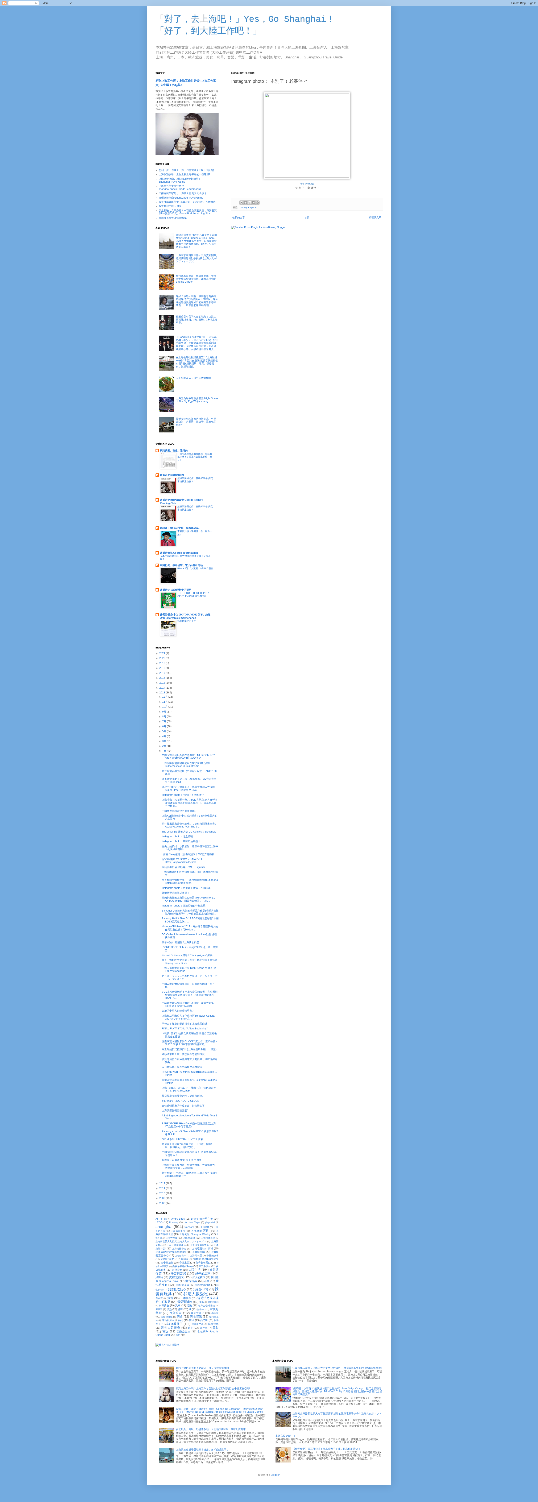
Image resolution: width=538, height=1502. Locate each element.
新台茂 (159, 1298)
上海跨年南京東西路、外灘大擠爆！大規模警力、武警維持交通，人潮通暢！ (189, 1166)
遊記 (191, 1327)
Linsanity (173, 1222)
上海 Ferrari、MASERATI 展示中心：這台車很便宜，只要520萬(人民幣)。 (189, 1089)
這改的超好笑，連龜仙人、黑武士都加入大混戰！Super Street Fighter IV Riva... (189, 788)
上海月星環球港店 (176, 1245)
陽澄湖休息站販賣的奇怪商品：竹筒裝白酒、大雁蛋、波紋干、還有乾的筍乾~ (196, 421)
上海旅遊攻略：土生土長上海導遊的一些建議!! (184, 174)
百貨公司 (175, 1313)
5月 (164, 731)
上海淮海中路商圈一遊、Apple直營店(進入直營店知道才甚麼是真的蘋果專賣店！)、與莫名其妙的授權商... (189, 802)
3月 (164, 741)
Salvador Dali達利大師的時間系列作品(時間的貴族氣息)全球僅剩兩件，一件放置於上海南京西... (190, 912)
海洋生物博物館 (206, 1305)
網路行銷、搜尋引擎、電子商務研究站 (181, 565)
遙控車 (204, 1328)
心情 (207, 1281)
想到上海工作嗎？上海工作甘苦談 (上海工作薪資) (186, 170)
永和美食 (164, 1305)
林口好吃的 (213, 1302)
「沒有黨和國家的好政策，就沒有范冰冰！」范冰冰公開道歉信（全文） (194, 456)
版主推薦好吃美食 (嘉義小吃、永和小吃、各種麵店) (187, 201)
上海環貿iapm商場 (202, 1248)
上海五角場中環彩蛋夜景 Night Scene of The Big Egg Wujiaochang (197, 400)
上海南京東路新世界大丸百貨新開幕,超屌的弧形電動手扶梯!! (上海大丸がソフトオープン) (196, 258)
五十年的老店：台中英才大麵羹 (193, 378)
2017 (162, 673)
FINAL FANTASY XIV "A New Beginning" (184, 1028)
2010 (162, 1193)
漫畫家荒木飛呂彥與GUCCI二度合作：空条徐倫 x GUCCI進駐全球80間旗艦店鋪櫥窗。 (189, 1043)
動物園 (185, 1259)
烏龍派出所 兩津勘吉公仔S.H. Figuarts (183, 867)
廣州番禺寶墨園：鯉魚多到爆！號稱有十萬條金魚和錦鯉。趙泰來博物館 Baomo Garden (196, 278)
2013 (162, 692)
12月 (165, 696)
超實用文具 (197, 1324)
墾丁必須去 (204, 1266)
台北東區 (184, 1262)
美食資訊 (196, 1316)
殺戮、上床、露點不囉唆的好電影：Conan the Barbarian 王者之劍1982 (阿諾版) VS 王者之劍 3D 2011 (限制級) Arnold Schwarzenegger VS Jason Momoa (219, 1410)
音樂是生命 (184, 1331)
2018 (162, 668)
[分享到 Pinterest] (257, 202)
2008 (162, 1203)
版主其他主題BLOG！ (171, 206)
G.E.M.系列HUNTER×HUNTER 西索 (182, 1139)
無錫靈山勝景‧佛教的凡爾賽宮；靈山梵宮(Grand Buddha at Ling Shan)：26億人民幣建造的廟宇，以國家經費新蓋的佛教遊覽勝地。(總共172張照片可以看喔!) (196, 241)
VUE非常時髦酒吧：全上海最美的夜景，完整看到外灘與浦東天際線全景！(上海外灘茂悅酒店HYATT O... (190, 994)
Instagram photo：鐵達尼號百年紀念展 (184, 905)
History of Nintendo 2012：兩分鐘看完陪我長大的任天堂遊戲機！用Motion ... (190, 928)
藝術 (180, 1320)
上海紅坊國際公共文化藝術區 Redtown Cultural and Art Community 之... (188, 1017)
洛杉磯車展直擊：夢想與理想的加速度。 (184, 1054)
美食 (180, 1316)
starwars (189, 1227)
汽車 (178, 1305)
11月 (165, 701)
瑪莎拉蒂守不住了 (186, 621)
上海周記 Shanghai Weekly (195, 1234)
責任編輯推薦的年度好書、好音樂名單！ (184, 1105)
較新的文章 (238, 217)
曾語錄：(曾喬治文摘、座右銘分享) (179, 528)
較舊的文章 (375, 217)
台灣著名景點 (203, 1262)
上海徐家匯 (189, 1237)
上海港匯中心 (179, 1248)
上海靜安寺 (180, 1255)
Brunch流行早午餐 (202, 1218)
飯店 (178, 1335)
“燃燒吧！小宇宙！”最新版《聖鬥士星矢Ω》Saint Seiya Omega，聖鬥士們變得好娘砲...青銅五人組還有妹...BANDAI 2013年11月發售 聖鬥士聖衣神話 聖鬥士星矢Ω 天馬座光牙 (337, 1391)
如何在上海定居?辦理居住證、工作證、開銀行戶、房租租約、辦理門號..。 (188, 1146)
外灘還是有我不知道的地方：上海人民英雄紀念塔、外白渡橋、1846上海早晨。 (196, 319)
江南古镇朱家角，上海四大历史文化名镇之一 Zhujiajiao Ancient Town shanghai (337, 1367)
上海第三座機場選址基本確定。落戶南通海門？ (202, 1449)
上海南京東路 (178, 1231)
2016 (162, 677)
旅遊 (170, 1298)
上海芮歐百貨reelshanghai (171, 1251)
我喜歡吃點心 (177, 1289)
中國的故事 (213, 1255)
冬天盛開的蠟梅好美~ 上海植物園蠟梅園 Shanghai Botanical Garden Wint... (190, 881)
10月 (165, 706)
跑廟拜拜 (213, 1324)
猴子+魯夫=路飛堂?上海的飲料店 (180, 942)
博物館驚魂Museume (206, 1259)
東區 (201, 1302)
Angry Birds (178, 1218)
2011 (162, 1188)
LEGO (159, 1222)
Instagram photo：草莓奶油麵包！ (181, 841)
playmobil (210, 1222)
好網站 (159, 1277)
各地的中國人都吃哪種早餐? (178, 1010)
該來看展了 (175, 1323)
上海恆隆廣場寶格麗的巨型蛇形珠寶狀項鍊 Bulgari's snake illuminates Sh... (186, 765)
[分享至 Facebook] (253, 202)
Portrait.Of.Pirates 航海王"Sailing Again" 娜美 (187, 955)
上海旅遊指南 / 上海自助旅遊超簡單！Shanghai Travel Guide (180, 180)
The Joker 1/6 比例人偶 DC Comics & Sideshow (189, 831)
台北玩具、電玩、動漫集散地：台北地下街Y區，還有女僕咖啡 (211, 1429)
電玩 (165, 1331)
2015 (162, 682)
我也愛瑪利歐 (203, 1284)
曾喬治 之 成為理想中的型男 (175, 589)
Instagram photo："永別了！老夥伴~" (183, 794)
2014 (162, 687)
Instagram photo (248, 207)
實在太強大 (176, 1277)
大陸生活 (195, 1269)
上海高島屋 (196, 1255)
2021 (162, 653)
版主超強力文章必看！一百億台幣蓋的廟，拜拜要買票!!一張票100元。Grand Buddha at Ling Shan (188, 212)
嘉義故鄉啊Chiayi (182, 1266)
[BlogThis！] (245, 202)
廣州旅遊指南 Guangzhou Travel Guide (181, 197)
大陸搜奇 (177, 1269)
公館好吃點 (167, 1259)
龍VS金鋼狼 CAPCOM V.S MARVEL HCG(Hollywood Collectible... (182, 861)
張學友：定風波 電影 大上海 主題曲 (182, 1160)
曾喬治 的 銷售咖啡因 (172, 475)
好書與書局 (178, 1273)
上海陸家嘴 (198, 1251)
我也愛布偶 (182, 1284)
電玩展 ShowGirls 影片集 (173, 217)
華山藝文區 (168, 1320)
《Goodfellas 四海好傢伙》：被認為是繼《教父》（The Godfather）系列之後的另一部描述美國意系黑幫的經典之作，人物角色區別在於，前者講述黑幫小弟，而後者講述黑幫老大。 (197, 343)
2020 (162, 658)
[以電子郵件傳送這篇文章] (241, 202)
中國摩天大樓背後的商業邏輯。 (179, 810)
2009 (162, 1198)
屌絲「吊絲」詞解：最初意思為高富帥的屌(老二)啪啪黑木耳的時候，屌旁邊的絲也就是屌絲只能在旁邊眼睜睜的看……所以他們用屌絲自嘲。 (197, 301)
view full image (307, 183)
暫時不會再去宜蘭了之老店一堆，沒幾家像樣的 (202, 1367)
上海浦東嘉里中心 (199, 1245)
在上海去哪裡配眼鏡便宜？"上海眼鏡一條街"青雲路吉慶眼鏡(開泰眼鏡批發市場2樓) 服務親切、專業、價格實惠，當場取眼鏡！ (197, 362)
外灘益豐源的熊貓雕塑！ (176, 892)
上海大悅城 (171, 1238)
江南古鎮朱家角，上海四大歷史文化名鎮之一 (184, 193)
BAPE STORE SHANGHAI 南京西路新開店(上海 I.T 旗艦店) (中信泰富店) (189, 1125)
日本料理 (186, 1298)
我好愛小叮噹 (200, 1289)
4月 (164, 736)
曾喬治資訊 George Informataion (179, 552)
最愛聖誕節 (184, 1301)
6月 (164, 726)
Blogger (275, 1474)
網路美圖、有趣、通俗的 (174, 450)
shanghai (164, 1226)
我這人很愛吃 (195, 1294)
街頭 (191, 1320)
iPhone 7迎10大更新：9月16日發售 (195, 568)
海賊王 (159, 1309)
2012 (162, 1183)
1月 (164, 751)
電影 (215, 1327)
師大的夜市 (199, 1277)
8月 (164, 716)
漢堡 (169, 1309)
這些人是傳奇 (170, 1327)
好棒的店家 (203, 1273)
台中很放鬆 (167, 1262)
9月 (164, 711)
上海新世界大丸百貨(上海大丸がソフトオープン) (181, 1241)
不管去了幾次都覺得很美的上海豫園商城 (184, 1023)
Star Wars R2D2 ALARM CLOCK (180, 1100)
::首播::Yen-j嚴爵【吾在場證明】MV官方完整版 (188, 854)
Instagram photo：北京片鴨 (177, 836)
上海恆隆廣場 (208, 1238)
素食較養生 (167, 1316)
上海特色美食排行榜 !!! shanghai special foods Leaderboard (180, 187)
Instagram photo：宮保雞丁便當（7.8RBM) (186, 888)
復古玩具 (191, 1281)
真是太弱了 (197, 1313)
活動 (189, 1305)
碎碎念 (215, 1313)
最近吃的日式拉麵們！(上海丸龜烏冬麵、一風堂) (189, 1049)
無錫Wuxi (201, 1309)
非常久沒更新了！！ (287, 1435)
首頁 (306, 217)
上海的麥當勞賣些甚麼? (175, 1110)
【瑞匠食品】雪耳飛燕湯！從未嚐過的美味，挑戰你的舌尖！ (327, 1448)
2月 (164, 745)
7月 (164, 721)
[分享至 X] (249, 202)
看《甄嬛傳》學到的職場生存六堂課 (182, 1067)
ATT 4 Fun (161, 1218)
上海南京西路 (200, 1230)
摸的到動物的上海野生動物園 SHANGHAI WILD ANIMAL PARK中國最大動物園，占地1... (188, 899)
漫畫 (180, 1309)
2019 (162, 663)
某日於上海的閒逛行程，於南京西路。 (183, 1095)
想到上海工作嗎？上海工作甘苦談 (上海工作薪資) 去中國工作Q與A (213, 1388)
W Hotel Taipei (192, 1222)
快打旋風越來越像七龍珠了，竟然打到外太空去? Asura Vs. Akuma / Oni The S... (189, 825)
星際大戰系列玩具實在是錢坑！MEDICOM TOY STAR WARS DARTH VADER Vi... (188, 757)
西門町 (204, 1320)
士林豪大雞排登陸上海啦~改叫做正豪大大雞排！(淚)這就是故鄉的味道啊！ (189, 1004)
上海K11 (204, 1227)
